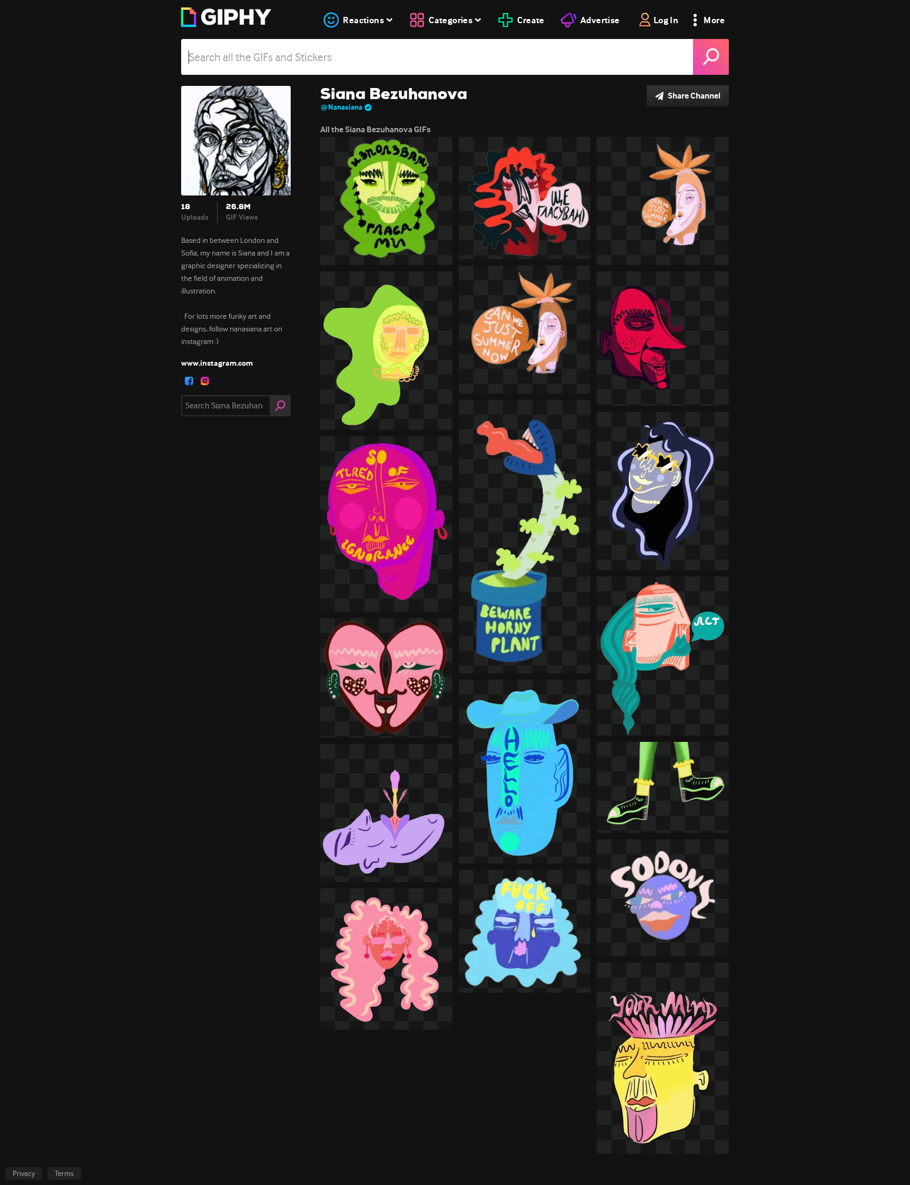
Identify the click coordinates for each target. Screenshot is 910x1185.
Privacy (24, 1173)
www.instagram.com (217, 363)
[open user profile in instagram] (205, 381)
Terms (64, 1173)
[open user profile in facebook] (189, 381)
